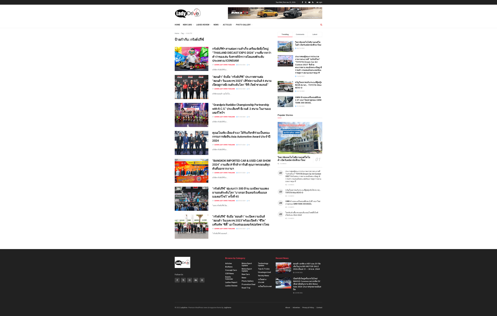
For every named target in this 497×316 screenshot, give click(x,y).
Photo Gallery (243, 25)
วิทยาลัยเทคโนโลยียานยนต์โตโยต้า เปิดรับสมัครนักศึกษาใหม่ (294, 159)
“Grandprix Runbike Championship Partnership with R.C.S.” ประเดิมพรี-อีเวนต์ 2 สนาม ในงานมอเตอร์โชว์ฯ (241, 108)
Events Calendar (229, 278)
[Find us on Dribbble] (202, 280)
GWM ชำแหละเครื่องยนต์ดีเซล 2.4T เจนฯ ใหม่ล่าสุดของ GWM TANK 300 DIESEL (308, 100)
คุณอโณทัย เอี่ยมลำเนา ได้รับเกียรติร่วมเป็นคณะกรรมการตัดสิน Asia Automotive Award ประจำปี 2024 (241, 136)
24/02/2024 (241, 201)
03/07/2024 (241, 173)
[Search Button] (321, 24)
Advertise (296, 307)
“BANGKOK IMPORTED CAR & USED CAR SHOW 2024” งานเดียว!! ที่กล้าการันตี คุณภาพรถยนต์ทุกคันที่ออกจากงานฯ (241, 164)
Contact (319, 307)
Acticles (227, 25)
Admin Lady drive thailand (224, 65)
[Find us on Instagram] (189, 280)
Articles (228, 263)
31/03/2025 (241, 117)
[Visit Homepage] (188, 13)
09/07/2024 (241, 145)
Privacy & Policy (308, 307)
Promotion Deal (248, 284)
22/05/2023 (241, 229)
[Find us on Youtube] (309, 2)
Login (320, 2)
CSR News (229, 274)
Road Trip (246, 288)
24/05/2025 (241, 89)
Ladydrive (183, 307)
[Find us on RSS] (312, 2)
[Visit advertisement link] (275, 13)
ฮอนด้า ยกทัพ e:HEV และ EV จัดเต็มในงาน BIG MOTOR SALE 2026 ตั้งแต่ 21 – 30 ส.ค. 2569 (307, 266)
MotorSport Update (247, 264)
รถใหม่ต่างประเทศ (262, 280)
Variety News (263, 276)
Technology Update (263, 264)
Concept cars (231, 270)
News (216, 25)
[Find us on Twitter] (306, 2)
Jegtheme (227, 307)
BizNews (229, 267)
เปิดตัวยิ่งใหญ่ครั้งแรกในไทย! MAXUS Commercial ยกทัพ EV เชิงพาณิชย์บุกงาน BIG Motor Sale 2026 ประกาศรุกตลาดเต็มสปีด (307, 284)
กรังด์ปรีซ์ (189, 33)
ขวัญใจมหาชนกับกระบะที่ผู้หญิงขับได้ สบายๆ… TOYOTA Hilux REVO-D (308, 85)
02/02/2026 (241, 65)
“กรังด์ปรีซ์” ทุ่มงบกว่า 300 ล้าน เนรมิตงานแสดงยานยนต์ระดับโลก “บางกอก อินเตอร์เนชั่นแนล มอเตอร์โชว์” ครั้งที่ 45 (240, 192)
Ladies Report (231, 282)
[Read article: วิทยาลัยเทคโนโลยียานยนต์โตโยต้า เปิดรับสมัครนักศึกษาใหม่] (300, 138)
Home (177, 25)
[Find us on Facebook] (302, 2)
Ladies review (202, 25)
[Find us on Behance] (195, 280)
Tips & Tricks (264, 269)
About (287, 307)
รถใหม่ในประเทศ (265, 286)
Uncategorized (264, 272)
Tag (182, 33)
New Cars (187, 25)
